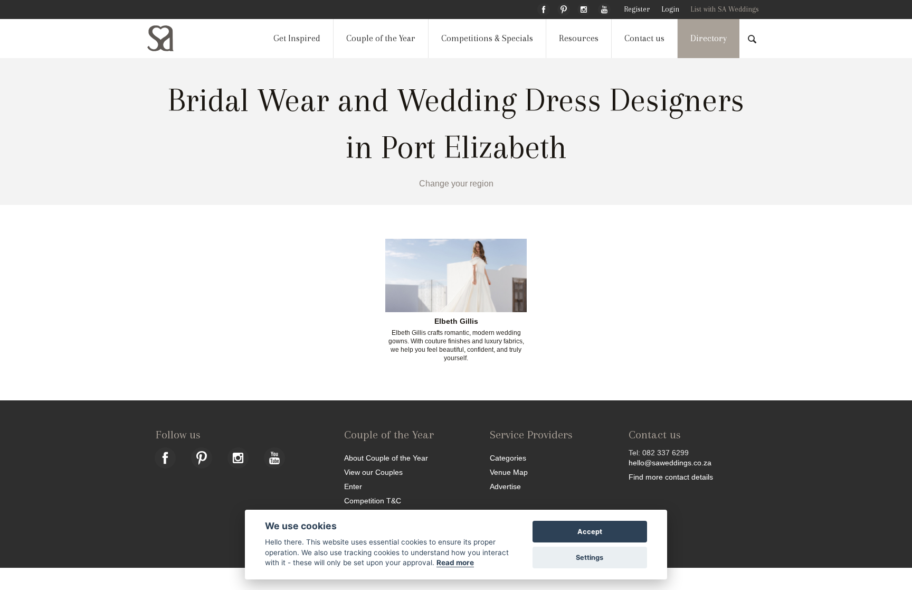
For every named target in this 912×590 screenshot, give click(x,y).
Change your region (456, 183)
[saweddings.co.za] (169, 38)
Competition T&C (372, 500)
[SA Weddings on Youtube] (604, 8)
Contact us (644, 38)
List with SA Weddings (724, 9)
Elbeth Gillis (456, 321)
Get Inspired (296, 38)
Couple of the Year (380, 38)
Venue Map (509, 472)
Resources (578, 38)
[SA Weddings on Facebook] (543, 8)
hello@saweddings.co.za (670, 462)
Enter (353, 486)
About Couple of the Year (386, 458)
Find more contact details (671, 477)
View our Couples (373, 472)
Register (637, 9)
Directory (708, 38)
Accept (589, 532)
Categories (508, 458)
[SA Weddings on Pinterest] (563, 8)
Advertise (505, 486)
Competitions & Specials (487, 38)
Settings (589, 557)
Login (670, 9)
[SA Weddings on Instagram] (583, 8)
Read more (455, 562)
